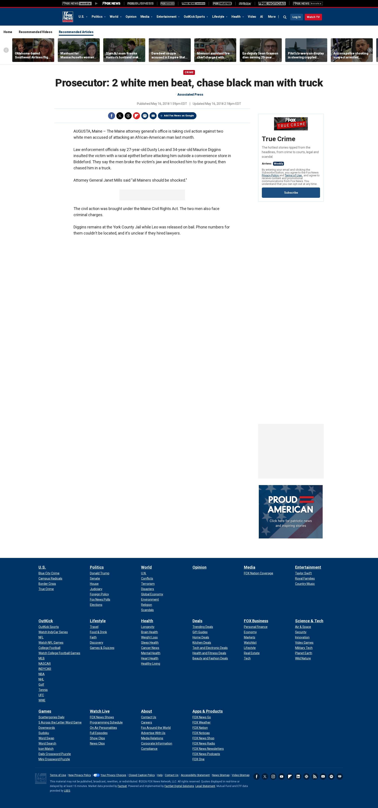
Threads (128, 115)
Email (153, 115)
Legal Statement (205, 786)
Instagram (273, 776)
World (114, 16)
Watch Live (100, 711)
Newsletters (323, 776)
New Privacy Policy (79, 775)
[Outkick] (245, 3)
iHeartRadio (339, 776)
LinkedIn (298, 776)
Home (8, 32)
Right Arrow (370, 50)
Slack (306, 776)
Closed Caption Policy (142, 775)
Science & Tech (309, 621)
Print (144, 115)
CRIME (189, 72)
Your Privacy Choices (113, 775)
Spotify (331, 776)
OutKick (45, 621)
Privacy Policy (270, 175)
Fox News (68, 17)
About (146, 711)
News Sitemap (220, 775)
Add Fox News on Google (179, 115)
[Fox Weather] (222, 3)
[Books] (308, 3)
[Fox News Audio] (193, 3)
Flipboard (136, 115)
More (272, 16)
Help (160, 775)
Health (236, 16)
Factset (122, 786)
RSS (315, 776)
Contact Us (171, 775)
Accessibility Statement (195, 775)
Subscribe (291, 192)
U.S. (82, 16)
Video (252, 16)
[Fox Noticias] (272, 3)
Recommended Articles (76, 32)
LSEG (67, 790)
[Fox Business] (141, 3)
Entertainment (167, 16)
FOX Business (256, 621)
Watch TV (313, 17)
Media (145, 16)
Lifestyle (218, 16)
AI (261, 16)
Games (44, 711)
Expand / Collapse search (285, 17)
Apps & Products (207, 711)
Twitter (119, 115)
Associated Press (190, 94)
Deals (197, 621)
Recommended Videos (35, 32)
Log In (296, 17)
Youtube (281, 776)
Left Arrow (6, 50)
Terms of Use (293, 175)
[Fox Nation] (168, 3)
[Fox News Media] (111, 3)
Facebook (111, 115)
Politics (97, 16)
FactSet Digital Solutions (179, 786)
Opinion (131, 16)
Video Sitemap (240, 775)
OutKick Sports (194, 16)
